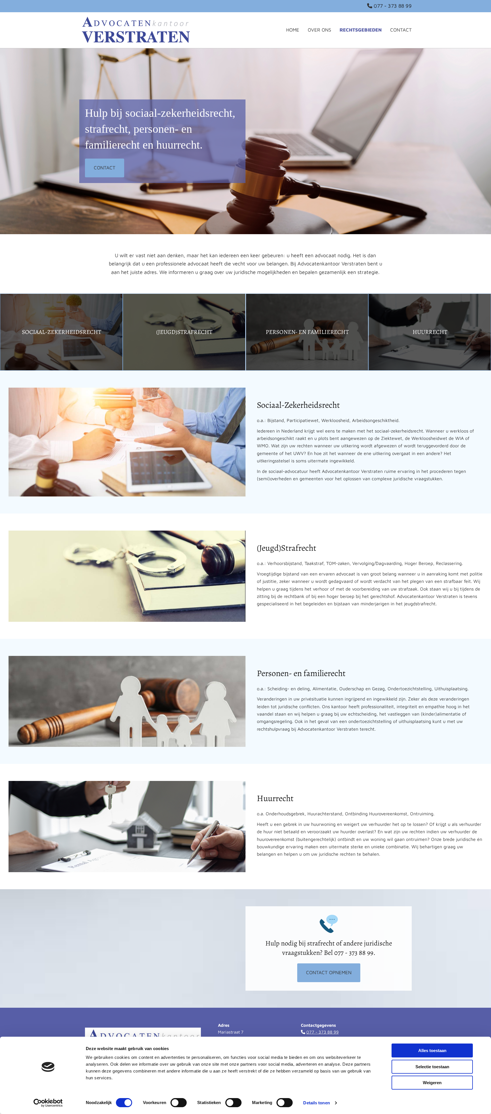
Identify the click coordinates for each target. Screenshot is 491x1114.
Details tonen (316, 1102)
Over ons (319, 30)
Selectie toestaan (432, 1066)
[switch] (178, 1102)
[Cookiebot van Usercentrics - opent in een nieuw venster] (48, 1103)
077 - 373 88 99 (393, 6)
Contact (401, 30)
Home (292, 30)
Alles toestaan (432, 1050)
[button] (104, 168)
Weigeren (432, 1082)
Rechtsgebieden (361, 30)
